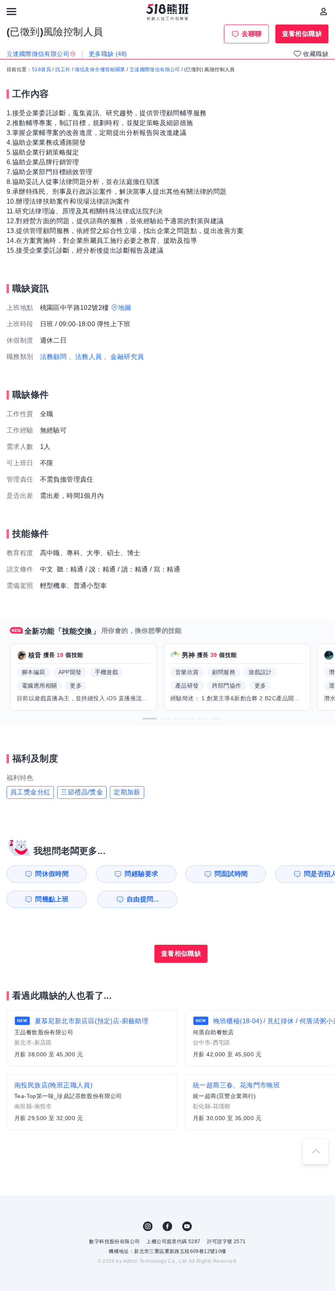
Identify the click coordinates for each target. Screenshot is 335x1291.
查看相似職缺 (302, 33)
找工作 (62, 69)
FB (167, 1226)
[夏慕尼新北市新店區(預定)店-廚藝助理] (91, 1038)
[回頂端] (315, 1151)
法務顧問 (53, 356)
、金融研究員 (124, 356)
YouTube (187, 1226)
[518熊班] (168, 12)
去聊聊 (251, 33)
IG (148, 1226)
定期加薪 (127, 792)
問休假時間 (52, 873)
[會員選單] (323, 11)
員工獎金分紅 (30, 792)
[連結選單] (11, 11)
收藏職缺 (315, 53)
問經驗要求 (141, 873)
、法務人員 (85, 356)
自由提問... (143, 899)
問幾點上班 (52, 899)
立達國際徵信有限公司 (155, 69)
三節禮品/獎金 (82, 792)
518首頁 (41, 69)
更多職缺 (108, 53)
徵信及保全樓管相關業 (100, 69)
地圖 (125, 307)
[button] (149, 718)
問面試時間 (231, 873)
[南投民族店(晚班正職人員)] (91, 1102)
